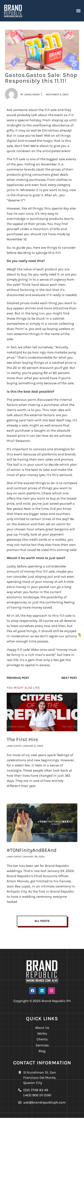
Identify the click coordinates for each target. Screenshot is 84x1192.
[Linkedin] (42, 990)
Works (42, 1033)
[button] (78, 10)
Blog (42, 1051)
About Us (42, 1028)
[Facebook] (32, 990)
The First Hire (22, 739)
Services (42, 1045)
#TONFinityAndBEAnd (31, 850)
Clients (42, 1039)
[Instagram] (51, 990)
